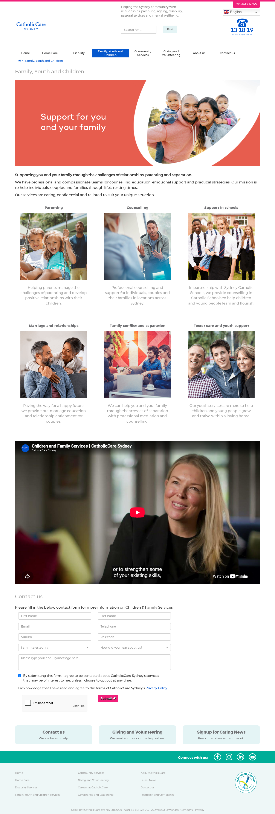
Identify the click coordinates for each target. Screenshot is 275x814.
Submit (107, 698)
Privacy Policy (156, 688)
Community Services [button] (142, 53)
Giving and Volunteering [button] (171, 53)
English (235, 12)
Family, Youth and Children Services (37, 795)
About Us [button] (199, 53)
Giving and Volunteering (93, 780)
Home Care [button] (50, 53)
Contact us (147, 787)
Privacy (199, 810)
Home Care (22, 780)
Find (170, 29)
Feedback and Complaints (157, 795)
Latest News (148, 780)
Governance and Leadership (95, 795)
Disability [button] (78, 53)
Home (25, 53)
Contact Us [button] (227, 53)
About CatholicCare (153, 773)
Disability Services (26, 787)
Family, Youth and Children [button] (110, 53)
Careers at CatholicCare (93, 787)
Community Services (91, 773)
